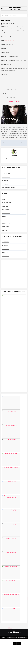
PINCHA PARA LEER (14, 101)
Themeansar (24, 637)
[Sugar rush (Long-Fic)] (11, 564)
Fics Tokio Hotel (15, 8)
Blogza (17, 637)
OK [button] (14, 643)
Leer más (23, 643)
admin (6, 23)
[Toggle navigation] (2, 8)
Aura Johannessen (9, 40)
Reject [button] (18, 643)
